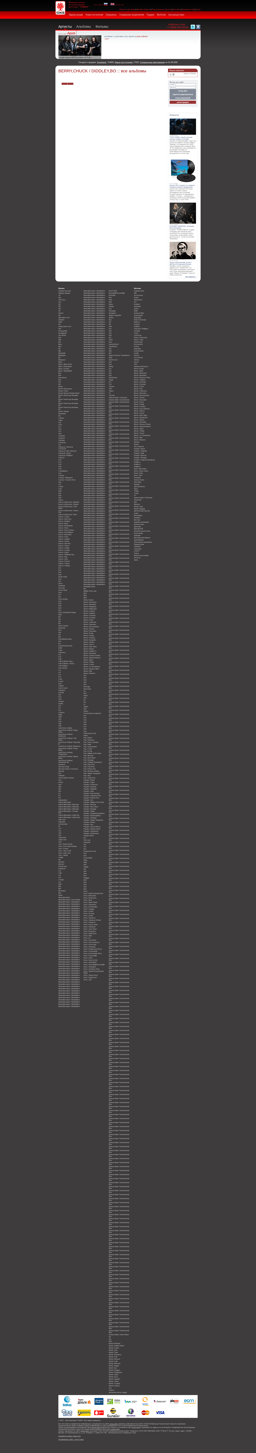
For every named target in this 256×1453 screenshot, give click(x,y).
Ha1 (59, 719)
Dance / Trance (64, 563)
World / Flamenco (115, 1354)
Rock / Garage (89, 909)
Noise (86, 695)
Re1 (85, 876)
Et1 (59, 634)
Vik (110, 1337)
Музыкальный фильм (142, 538)
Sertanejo (112, 311)
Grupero (61, 712)
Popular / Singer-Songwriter (93, 820)
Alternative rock (64, 317)
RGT (85, 880)
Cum (60, 489)
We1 (110, 1341)
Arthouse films (139, 313)
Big (59, 351)
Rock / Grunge (89, 913)
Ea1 (59, 610)
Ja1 (59, 831)
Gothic (60, 703)
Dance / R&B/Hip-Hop (66, 554)
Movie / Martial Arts (141, 417)
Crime (136, 333)
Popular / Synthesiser (91, 833)
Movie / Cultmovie (90, 622)
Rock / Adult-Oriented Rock (93, 893)
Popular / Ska (88, 824)
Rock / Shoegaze (90, 967)
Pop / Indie (87, 744)
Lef (59, 875)
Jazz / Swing (63, 855)
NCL (85, 675)
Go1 (59, 697)
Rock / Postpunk (90, 947)
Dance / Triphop (64, 566)
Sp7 (110, 353)
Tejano (111, 391)
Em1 (60, 630)
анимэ (136, 513)
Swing (111, 366)
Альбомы (83, 26)
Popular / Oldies (89, 811)
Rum (110, 300)
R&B (85, 862)
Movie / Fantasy (89, 638)
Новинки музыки (64, 291)
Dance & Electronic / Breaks (68, 504)
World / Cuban (114, 1348)
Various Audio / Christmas (118, 397)
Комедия (137, 535)
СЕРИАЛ (137, 546)
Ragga (86, 867)
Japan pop (62, 837)
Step (110, 357)
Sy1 (110, 369)
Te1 (110, 382)
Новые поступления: (124, 62)
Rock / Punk (88, 958)
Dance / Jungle (63, 548)
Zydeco (111, 1390)
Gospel (61, 701)
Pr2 (85, 844)
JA (59, 295)
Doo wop (61, 588)
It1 (59, 826)
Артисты (65, 26)
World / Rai (113, 1368)
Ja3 (59, 835)
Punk (85, 860)
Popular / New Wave (91, 807)
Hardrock (61, 764)
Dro (59, 597)
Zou (110, 1388)
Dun (59, 608)
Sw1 (110, 364)
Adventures (138, 300)
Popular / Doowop (90, 787)
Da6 (59, 498)
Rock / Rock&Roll (90, 962)
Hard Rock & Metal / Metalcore (69, 746)
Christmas (62, 442)
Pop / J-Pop (88, 749)
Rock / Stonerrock (90, 977)
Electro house (63, 626)
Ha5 (59, 723)
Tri (110, 393)
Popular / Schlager (90, 818)
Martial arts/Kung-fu (141, 366)
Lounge (61, 880)
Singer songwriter (115, 315)
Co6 (59, 466)
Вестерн (137, 520)
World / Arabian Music (116, 1346)
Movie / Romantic (90, 653)
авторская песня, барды (118, 1392)
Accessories (138, 295)
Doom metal (62, 590)
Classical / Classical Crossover (65, 448)
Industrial (61, 822)
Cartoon (137, 324)
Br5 (59, 384)
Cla (59, 445)
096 (135, 293)
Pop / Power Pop (90, 769)
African (60, 313)
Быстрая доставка (176, 14)
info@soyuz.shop (176, 24)
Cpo (59, 482)
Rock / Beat (88, 900)
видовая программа (141, 522)
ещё (106, 39)
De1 (59, 570)
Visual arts (137, 500)
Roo (110, 297)
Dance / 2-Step (63, 517)
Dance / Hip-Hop (64, 543)
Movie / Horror (89, 644)
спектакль (137, 549)
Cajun (60, 420)
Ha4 (59, 721)
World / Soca (113, 1377)
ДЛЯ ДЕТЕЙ (138, 529)
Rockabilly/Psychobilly (117, 293)
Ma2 (59, 884)
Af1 (59, 304)
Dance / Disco (63, 528)
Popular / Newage (90, 809)
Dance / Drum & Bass (66, 530)
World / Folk (113, 1357)
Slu (110, 324)
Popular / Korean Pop (91, 798)
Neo (85, 684)
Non (85, 698)
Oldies (86, 707)
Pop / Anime (88, 738)
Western (137, 504)
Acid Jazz (61, 300)
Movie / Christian (90, 615)
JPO (135, 364)
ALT (135, 302)
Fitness (136, 355)
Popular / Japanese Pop (92, 795)
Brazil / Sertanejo (140, 320)
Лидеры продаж (76, 14)
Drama (136, 346)
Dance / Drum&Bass (65, 532)
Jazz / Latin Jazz (64, 853)
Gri (59, 708)
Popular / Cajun (89, 782)
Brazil (60, 386)
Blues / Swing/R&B (65, 371)
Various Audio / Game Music (119, 1334)
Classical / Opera (64, 453)
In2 (59, 795)
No (85, 691)
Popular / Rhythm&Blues (92, 815)
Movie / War (88, 671)
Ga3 (59, 683)
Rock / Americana (90, 898)
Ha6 (59, 726)
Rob (85, 889)
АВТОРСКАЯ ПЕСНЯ (142, 511)
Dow (60, 592)
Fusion (60, 681)
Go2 (59, 699)
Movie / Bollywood (90, 609)
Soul (110, 342)
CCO (60, 425)
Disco (60, 583)
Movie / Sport (88, 660)
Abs (59, 297)
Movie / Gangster (90, 640)
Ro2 (85, 887)
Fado (60, 650)
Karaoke (61, 862)
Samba (111, 306)
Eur (59, 643)
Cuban (60, 486)
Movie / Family (89, 635)
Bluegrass (62, 360)
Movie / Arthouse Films (142, 377)
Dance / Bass (63, 523)
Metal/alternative (89, 586)
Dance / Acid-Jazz (65, 519)
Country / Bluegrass (65, 478)
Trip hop (112, 395)
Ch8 (59, 433)
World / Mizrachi (114, 1363)
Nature (136, 444)
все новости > (190, 276)
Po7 (85, 727)
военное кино (139, 524)
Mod (85, 598)
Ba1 (59, 337)
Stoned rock (113, 360)
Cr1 (59, 484)
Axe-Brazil (62, 335)
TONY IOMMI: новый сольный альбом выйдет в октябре (181, 138)
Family (136, 353)
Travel (136, 493)
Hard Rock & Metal (65, 728)
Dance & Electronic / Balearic (68, 502)
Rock (85, 891)
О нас (198, 9)
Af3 (59, 309)
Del (59, 581)
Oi (84, 704)
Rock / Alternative (90, 896)
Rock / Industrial (89, 927)
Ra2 (85, 864)
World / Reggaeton (115, 1372)
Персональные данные (161, 9)
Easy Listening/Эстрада (67, 612)
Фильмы (101, 26)
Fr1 (59, 670)
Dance (60, 500)
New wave (87, 689)
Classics (61, 457)
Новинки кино (139, 291)
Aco (59, 302)
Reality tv (137, 462)
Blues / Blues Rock (65, 364)
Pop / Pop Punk (89, 764)
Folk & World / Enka (65, 661)
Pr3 (85, 847)
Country (61, 475)
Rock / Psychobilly (90, 956)
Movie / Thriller (89, 662)
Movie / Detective (90, 624)
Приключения (139, 544)
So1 (110, 329)
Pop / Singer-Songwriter (92, 773)
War (135, 502)
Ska (110, 320)
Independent (62, 800)
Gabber (61, 686)
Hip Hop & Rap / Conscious (68, 769)
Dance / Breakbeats (65, 526)
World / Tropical (114, 1383)
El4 (59, 621)
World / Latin (113, 1361)
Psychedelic (88, 858)
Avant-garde (62, 331)
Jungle (60, 857)
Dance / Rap (62, 557)
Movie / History (89, 642)
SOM (110, 340)
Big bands (61, 353)
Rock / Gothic (88, 911)
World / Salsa (113, 1374)
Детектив (137, 526)
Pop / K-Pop (88, 751)
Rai (85, 869)
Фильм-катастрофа (141, 555)
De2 (59, 572)
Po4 (85, 722)
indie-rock (61, 819)
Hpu (59, 784)
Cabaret (61, 418)
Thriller (136, 491)
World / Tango (114, 1381)
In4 (59, 798)
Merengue (62, 891)
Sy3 (110, 373)
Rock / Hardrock (90, 922)
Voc (110, 1339)
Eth (59, 637)
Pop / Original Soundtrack (93, 762)
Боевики (137, 518)
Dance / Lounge (64, 550)
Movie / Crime (88, 620)
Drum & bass (63, 599)
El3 (59, 619)
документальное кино (142, 531)
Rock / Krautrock (90, 931)
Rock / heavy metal (90, 924)
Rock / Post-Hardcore (91, 942)
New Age (87, 687)
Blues (60, 362)
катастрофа (138, 533)
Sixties (111, 317)
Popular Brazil (88, 835)
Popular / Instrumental (91, 793)
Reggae (86, 878)
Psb (85, 856)
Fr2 (59, 672)
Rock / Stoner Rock (91, 975)
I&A (59, 789)
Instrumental (62, 824)
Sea (110, 309)
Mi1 (85, 589)
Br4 (59, 382)
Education (137, 349)
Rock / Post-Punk (90, 944)
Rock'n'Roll (113, 291)
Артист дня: (62, 34)
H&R (60, 717)
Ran (85, 871)
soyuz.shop (113, 1424)
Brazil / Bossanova (65, 389)
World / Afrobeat (114, 1343)
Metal (60, 895)
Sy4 (110, 375)
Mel (59, 888)
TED (110, 389)
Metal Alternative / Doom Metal (69, 900)
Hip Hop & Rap (63, 767)
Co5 (59, 464)
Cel (59, 427)
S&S (110, 302)
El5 (59, 623)
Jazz (60, 842)
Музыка (61, 288)
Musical (136, 442)
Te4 (110, 384)
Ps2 (85, 853)
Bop (59, 375)
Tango (111, 380)
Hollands (61, 775)
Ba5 (59, 340)
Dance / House (63, 546)
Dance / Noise (63, 552)
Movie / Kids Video (90, 646)
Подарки (150, 14)
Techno (111, 386)
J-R (59, 828)
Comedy (137, 331)
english (119, 5)
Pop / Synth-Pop (89, 778)
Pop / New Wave (90, 758)
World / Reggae (114, 1370)
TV (135, 495)
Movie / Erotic (88, 633)
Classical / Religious (65, 455)
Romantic (112, 295)
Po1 (85, 715)
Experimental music (65, 646)
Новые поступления (94, 14)
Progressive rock (90, 851)
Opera (86, 711)
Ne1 (85, 678)
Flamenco (61, 652)
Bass (60, 344)
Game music (63, 688)
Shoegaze (112, 313)
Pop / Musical (88, 755)
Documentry (138, 344)
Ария (71, 33)
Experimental (138, 351)
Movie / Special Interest (92, 658)
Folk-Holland (62, 666)
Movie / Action (88, 600)
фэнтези (137, 558)
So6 (110, 335)
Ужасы (136, 553)
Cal (59, 422)
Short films (137, 482)
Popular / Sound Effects (92, 827)
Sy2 (110, 371)
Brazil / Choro (63, 391)
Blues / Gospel (63, 369)
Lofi (59, 877)
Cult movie (137, 335)
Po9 (85, 729)
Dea (59, 574)
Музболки (161, 14)
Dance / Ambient (64, 521)
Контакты (177, 9)
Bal (59, 342)
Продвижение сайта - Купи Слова (71, 1439)
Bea (59, 346)
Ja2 (59, 833)
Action (136, 297)
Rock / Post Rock (90, 940)
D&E (60, 491)
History (136, 360)
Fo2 (59, 657)
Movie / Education (90, 631)
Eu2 (59, 641)
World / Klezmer (114, 1359)
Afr (59, 311)
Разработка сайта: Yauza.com (69, 1436)
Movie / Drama (89, 629)
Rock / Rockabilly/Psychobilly (94, 964)
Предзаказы (111, 14)
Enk (59, 632)
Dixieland (61, 586)
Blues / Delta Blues (65, 366)
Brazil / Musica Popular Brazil (68, 393)
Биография (138, 515)
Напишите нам (188, 9)
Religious (137, 466)
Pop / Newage (89, 760)
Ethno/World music (65, 639)
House (60, 782)
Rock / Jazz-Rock (90, 929)
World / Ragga (114, 1366)
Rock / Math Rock (90, 933)
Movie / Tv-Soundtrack (92, 667)
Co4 (59, 462)
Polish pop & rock (90, 733)
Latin (60, 873)
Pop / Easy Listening (91, 742)
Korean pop (62, 866)
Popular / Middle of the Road (94, 802)
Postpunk (87, 842)
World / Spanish (114, 1379)
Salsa (111, 304)
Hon (59, 780)
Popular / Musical (90, 804)
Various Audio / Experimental (119, 400)
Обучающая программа (143, 542)
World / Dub (113, 1350)
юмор (136, 560)
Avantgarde (62, 333)
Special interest (139, 486)
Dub (59, 606)
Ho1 (59, 773)
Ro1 (85, 884)
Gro (59, 710)
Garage (61, 692)
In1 (59, 793)
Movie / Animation (90, 604)
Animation (137, 306)
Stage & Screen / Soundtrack (119, 355)
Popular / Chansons (91, 784)
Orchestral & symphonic (92, 713)
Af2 (59, 306)
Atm (59, 329)
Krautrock (61, 868)
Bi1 (59, 349)
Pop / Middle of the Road (92, 753)
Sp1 (110, 349)
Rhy (85, 882)
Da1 (59, 493)
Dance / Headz (63, 541)
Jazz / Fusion (63, 848)
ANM (60, 322)
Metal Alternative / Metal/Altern (69, 902)
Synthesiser (113, 377)
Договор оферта (143, 9)
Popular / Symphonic (91, 831)
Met (59, 893)
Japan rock (62, 839)
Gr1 (59, 706)
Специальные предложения (131, 14)
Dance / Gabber (64, 539)
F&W (60, 648)
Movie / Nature (89, 649)
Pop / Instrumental (90, 747)
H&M (60, 715)
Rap (85, 873)
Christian (61, 440)
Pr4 (85, 849)
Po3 (85, 720)
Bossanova (62, 377)
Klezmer (61, 864)
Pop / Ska (87, 775)
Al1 (59, 315)
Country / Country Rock (67, 480)
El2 (59, 617)
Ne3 (85, 680)
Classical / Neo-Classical (67, 451)
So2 (110, 331)
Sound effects (114, 344)
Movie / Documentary (91, 626)
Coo (59, 473)
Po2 (85, 718)
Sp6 (110, 351)
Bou (59, 380)
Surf (110, 362)
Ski (110, 322)
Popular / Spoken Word (92, 829)
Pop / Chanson (89, 740)
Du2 (59, 601)
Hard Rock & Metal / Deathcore (65, 735)
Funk (60, 679)
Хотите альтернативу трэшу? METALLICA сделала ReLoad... (181, 263)
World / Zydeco (114, 1386)
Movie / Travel (89, 664)
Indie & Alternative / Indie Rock (69, 817)
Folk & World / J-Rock (66, 663)
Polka (86, 735)
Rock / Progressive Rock (93, 949)
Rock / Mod (88, 936)
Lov (59, 882)
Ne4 (85, 682)
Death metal (62, 577)
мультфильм (139, 540)
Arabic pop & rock (64, 326)
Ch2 (59, 429)
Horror (136, 362)
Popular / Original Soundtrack (94, 813)
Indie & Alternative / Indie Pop (68, 815)
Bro (59, 416)
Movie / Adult (138, 371)
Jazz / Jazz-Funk (64, 851)
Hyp (59, 787)
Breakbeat (62, 413)
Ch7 (59, 431)
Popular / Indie (89, 791)
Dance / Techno (64, 561)
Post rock (87, 840)
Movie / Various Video (91, 669)
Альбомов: (102, 62)
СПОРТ (137, 551)
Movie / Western (89, 673)
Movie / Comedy (89, 618)
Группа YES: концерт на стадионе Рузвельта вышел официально (182, 186)
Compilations (63, 471)
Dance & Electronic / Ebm (67, 514)
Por (85, 838)
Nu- (85, 702)
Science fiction (139, 480)
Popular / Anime (89, 780)
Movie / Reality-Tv (90, 651)
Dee (59, 579)
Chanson (61, 438)
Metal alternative (64, 897)
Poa (85, 731)
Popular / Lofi (88, 800)
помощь (193, 73)
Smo (110, 326)
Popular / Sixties (89, 822)
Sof (110, 337)
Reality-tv (137, 464)
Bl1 (59, 357)
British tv (137, 322)
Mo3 (85, 595)
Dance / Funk (63, 537)
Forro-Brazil (62, 668)
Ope (85, 709)
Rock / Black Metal (90, 902)
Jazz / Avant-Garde (65, 844)
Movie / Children (89, 613)
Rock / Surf (88, 980)
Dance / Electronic (65, 534)
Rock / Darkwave (90, 904)
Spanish (137, 484)
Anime (136, 309)
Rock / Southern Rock (92, 969)
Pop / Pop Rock (89, 767)
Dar (59, 568)
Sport (136, 489)
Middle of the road (90, 591)
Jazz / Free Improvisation (67, 846)
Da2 (59, 495)
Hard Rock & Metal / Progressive (65, 753)
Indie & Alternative (64, 802)
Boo (59, 373)
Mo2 (85, 593)
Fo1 (59, 654)
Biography (62, 355)
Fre (59, 675)
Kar (59, 860)
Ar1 (59, 324)
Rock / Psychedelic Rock (93, 953)
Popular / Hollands (90, 789)
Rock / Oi (87, 938)
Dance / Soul (63, 559)
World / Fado (113, 1352)
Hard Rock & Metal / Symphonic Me (65, 761)
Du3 (59, 603)
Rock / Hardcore (90, 918)
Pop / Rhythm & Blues (91, 771)
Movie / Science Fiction (92, 655)
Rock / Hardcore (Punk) (92, 920)
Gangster (61, 690)
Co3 (59, 460)
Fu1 (59, 677)
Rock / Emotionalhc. (91, 907)
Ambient (61, 320)
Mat (59, 886)
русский (99, 5)
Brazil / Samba (63, 411)
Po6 (85, 724)
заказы (186, 73)
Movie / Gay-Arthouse (142, 409)
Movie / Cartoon (89, 611)
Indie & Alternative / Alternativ (68, 804)
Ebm (60, 614)
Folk (59, 659)
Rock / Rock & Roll (90, 960)
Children (137, 326)
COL (60, 469)
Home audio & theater (66, 778)
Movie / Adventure (90, 602)
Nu (85, 700)
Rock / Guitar (88, 916)
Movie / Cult (138, 389)
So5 (110, 333)
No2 (85, 693)
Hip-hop (61, 771)
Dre (59, 594)
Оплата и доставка (127, 9)
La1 (59, 871)
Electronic (61, 628)
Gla (59, 695)
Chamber (61, 436)
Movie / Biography (90, 606)
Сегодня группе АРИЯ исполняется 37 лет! (75, 57)
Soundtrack (113, 346)
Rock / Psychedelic (90, 951)
